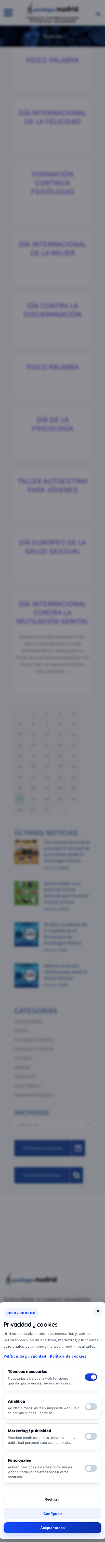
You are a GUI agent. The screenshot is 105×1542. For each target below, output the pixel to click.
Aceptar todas (52, 1528)
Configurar (52, 1514)
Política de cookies (68, 1356)
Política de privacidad (25, 1356)
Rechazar (53, 1499)
